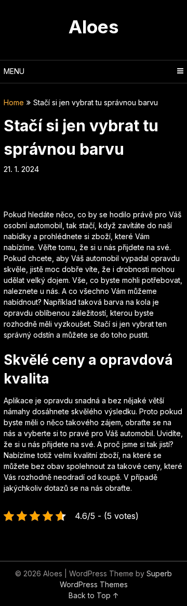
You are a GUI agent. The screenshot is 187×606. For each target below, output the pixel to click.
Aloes (94, 27)
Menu (14, 71)
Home (14, 102)
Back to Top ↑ (94, 595)
